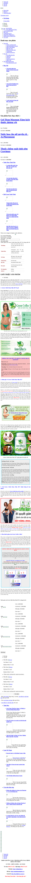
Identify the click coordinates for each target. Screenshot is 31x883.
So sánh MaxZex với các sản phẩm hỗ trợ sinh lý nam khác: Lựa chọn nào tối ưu (15, 817)
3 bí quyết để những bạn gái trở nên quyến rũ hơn (12, 85)
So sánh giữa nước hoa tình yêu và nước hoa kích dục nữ (12, 167)
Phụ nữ (5, 53)
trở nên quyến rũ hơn (12, 94)
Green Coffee (14, 382)
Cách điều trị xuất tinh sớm (7, 702)
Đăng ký (5, 11)
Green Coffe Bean (19, 283)
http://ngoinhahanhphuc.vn (17, 871)
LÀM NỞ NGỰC (7, 33)
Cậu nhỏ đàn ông (8, 787)
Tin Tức (5, 4)
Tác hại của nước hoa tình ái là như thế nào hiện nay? (11, 190)
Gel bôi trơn (9, 51)
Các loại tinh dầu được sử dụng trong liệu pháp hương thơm (12, 179)
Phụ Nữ (5, 65)
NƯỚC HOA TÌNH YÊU (9, 36)
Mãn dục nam (9, 48)
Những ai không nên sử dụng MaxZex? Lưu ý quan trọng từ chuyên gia (16, 803)
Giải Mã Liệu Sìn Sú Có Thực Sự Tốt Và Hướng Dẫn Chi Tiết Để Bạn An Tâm (12, 228)
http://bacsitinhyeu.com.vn (17, 873)
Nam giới (5, 43)
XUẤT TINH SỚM (8, 31)
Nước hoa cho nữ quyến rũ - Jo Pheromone (14, 135)
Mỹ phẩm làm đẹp (10, 55)
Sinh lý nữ (8, 60)
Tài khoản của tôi (5, 15)
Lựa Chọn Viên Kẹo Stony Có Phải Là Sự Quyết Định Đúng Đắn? (15, 709)
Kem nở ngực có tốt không (19, 757)
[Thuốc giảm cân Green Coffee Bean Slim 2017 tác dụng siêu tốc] (15, 412)
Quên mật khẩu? (7, 13)
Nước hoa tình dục (10, 52)
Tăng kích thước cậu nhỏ (12, 46)
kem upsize (6, 696)
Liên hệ (5, 5)
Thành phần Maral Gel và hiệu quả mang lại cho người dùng (12, 204)
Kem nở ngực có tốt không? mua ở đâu (15, 753)
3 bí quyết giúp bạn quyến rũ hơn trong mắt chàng (12, 70)
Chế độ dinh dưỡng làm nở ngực (14, 775)
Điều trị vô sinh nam (11, 50)
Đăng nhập (6, 10)
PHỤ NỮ (5, 32)
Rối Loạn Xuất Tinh (9, 194)
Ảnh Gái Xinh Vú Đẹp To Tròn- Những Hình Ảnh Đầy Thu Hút (16, 736)
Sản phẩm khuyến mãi (8, 61)
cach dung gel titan (8, 700)
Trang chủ (5, 1)
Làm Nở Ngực (7, 750)
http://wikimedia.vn (17, 869)
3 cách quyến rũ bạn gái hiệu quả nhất (12, 101)
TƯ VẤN (5, 37)
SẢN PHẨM (9, 28)
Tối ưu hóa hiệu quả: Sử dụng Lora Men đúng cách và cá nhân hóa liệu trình (12, 216)
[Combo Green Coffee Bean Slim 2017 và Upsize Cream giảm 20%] (15, 586)
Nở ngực (8, 57)
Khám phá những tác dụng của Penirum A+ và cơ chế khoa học (16, 791)
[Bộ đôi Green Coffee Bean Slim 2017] (9, 577)
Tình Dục (6, 705)
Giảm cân (8, 56)
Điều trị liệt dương (10, 47)
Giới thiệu (5, 3)
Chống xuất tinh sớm (11, 44)
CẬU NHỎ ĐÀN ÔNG (11, 29)
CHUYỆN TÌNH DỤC (8, 34)
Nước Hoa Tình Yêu (9, 162)
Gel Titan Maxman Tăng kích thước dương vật (15, 121)
